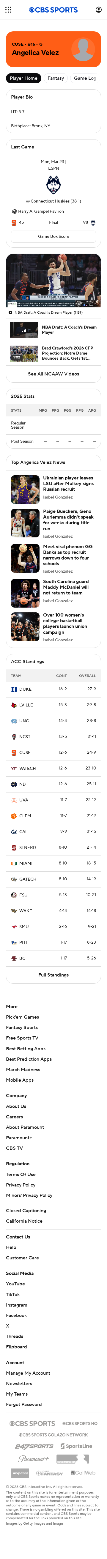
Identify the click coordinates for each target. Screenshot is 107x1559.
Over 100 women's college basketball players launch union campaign (65, 623)
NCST (24, 737)
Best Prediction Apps (29, 1059)
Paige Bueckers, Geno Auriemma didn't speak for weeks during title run (68, 520)
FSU (23, 895)
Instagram (16, 1305)
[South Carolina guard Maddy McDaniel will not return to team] (25, 593)
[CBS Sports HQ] (79, 1423)
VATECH (27, 768)
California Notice (24, 1221)
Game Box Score (53, 236)
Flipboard (16, 1347)
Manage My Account (28, 1373)
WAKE (25, 911)
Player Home (23, 78)
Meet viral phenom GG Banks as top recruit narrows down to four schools (68, 555)
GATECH (28, 879)
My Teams (17, 1394)
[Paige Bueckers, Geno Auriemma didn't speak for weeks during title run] (25, 523)
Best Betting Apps (25, 1049)
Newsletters (19, 1384)
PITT (23, 942)
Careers (14, 1117)
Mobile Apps (20, 1080)
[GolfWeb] (83, 1473)
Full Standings (53, 975)
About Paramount (25, 1127)
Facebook (16, 1316)
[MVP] (20, 1471)
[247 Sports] (34, 1445)
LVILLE (26, 705)
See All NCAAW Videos (53, 374)
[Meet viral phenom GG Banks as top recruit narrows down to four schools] (25, 558)
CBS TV (14, 1148)
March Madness (23, 1070)
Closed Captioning (26, 1211)
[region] (53, 280)
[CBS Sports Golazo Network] (53, 1434)
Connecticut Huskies (50, 201)
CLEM (25, 816)
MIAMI (25, 863)
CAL (23, 832)
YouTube (15, 1284)
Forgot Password (24, 1405)
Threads (14, 1336)
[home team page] (53, 184)
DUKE (25, 689)
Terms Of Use (21, 1175)
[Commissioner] (72, 1457)
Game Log (85, 78)
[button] (8, 9)
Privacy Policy (20, 1185)
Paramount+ (19, 1138)
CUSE (25, 752)
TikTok (13, 1295)
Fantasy (56, 78)
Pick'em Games (22, 1017)
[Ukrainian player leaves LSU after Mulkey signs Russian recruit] (25, 489)
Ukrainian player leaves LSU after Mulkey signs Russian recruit (68, 483)
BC (22, 958)
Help (11, 1247)
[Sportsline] (76, 1445)
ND (22, 784)
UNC (24, 721)
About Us (16, 1106)
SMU (24, 927)
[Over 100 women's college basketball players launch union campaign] (25, 626)
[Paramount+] (33, 1458)
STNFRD (27, 847)
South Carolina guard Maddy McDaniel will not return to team (66, 587)
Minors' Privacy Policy (29, 1195)
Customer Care (22, 1258)
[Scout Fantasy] (50, 1473)
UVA (23, 800)
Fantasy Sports (22, 1028)
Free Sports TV (22, 1038)
